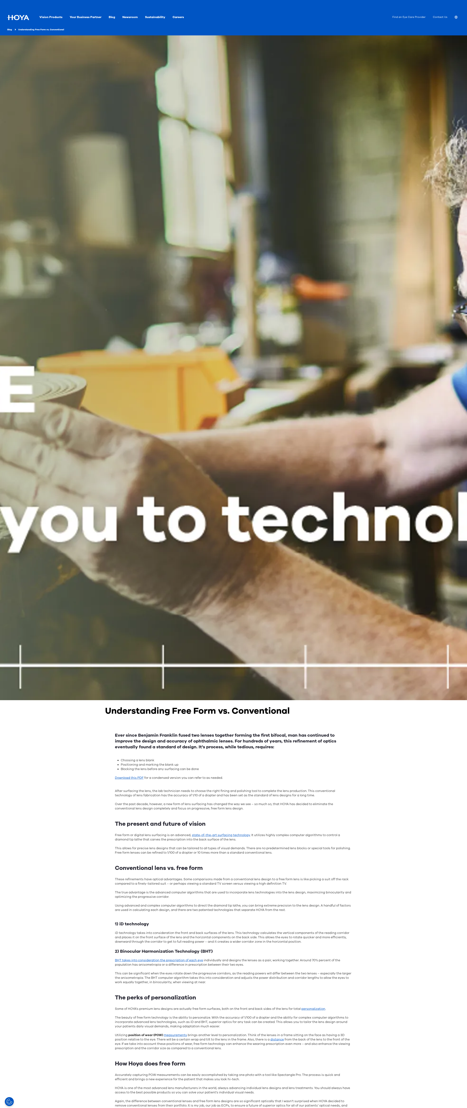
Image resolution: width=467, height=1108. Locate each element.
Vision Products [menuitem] (50, 17)
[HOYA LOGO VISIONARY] (18, 17)
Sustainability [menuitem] (155, 17)
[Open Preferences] (9, 1101)
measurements (175, 1035)
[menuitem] (459, 18)
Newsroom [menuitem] (130, 17)
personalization (313, 1009)
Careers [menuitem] (178, 17)
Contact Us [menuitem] (440, 17)
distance (277, 1039)
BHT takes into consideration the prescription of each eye (159, 960)
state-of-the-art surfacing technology (221, 835)
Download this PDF (129, 778)
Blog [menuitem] (112, 17)
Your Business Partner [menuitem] (85, 17)
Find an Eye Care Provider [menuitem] (409, 17)
